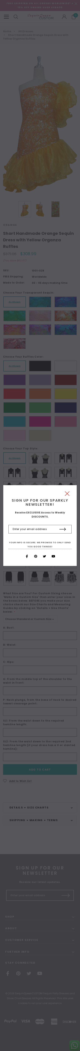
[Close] (67, 494)
